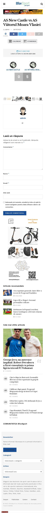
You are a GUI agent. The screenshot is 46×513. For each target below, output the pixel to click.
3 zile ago (18, 296)
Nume (6, 174)
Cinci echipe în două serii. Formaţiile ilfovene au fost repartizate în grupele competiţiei (24, 379)
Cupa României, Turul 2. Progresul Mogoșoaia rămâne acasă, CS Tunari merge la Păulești (26, 413)
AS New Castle (13, 70)
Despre (5, 499)
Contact (33, 499)
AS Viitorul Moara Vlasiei (33, 70)
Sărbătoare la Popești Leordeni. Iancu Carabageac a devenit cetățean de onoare (27, 312)
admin (7, 29)
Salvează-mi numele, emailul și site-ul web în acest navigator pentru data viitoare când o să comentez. (22, 204)
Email (6, 183)
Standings (31, 41)
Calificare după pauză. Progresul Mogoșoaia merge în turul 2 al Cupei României (23, 391)
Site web (6, 193)
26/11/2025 (17, 29)
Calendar (17, 41)
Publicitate (15, 499)
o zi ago (17, 305)
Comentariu (8, 147)
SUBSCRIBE (9, 450)
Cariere (25, 499)
